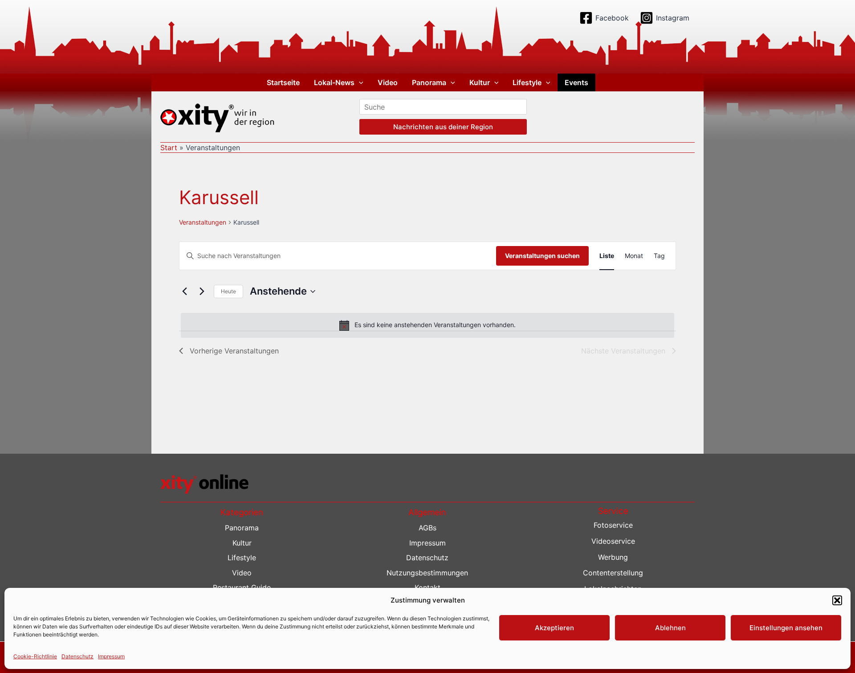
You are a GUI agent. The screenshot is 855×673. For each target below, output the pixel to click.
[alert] (427, 325)
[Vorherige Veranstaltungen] (184, 291)
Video (388, 82)
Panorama (429, 82)
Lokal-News (334, 82)
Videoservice (613, 541)
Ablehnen (670, 628)
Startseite (283, 82)
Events (576, 82)
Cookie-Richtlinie (35, 655)
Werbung (613, 557)
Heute (228, 291)
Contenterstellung (613, 572)
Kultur (479, 82)
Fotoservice (613, 525)
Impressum (111, 655)
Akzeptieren (554, 628)
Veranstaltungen (202, 222)
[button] (837, 600)
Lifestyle (527, 82)
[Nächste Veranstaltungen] (201, 291)
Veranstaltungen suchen (542, 255)
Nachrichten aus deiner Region (443, 127)
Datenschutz (77, 655)
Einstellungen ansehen (785, 628)
